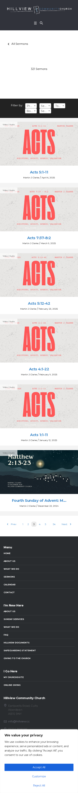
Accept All (39, 767)
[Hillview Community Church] (39, 10)
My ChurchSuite (14, 677)
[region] (39, 761)
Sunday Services (14, 619)
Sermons (9, 577)
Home (7, 553)
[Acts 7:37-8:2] (39, 209)
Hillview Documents (17, 642)
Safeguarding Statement (20, 650)
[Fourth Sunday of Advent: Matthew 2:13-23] (39, 472)
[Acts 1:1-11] (39, 406)
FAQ (6, 635)
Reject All (39, 785)
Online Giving (12, 685)
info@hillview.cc (19, 721)
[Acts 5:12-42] (39, 275)
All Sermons (17, 44)
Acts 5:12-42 (39, 303)
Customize (39, 776)
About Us (9, 561)
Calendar (9, 584)
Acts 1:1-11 (39, 435)
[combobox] (31, 105)
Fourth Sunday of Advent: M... (39, 500)
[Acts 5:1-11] (39, 144)
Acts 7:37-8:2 (39, 238)
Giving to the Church (17, 658)
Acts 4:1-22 (39, 369)
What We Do (11, 569)
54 (54, 524)
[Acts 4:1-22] (39, 341)
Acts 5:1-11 (39, 172)
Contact (9, 592)
